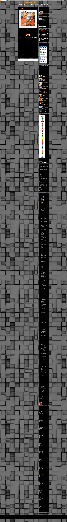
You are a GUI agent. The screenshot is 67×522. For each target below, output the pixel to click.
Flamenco (40, 443)
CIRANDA (40, 428)
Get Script (41, 63)
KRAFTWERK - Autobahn (43, 292)
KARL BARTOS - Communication (43, 369)
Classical (40, 429)
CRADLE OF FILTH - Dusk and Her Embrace (43, 291)
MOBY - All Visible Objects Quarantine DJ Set (43, 266)
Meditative (40, 468)
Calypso (40, 419)
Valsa (40, 506)
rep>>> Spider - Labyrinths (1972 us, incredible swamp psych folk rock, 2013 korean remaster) (44, 170)
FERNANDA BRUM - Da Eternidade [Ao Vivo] (43, 361)
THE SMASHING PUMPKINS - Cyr (43, 234)
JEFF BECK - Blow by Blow (44, 311)
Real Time (43, 63)
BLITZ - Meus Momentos (43, 320)
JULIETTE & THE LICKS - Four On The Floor (43, 372)
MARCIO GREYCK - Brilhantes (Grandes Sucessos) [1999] (44, 91)
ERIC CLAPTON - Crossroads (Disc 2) (43, 331)
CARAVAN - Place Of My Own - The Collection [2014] (45, 83)
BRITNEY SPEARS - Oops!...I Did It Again (43, 350)
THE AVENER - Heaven (43, 272)
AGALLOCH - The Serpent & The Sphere (43, 260)
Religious (40, 484)
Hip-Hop (40, 453)
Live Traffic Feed (43, 46)
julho (41, 201)
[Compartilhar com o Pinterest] (36, 37)
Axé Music (40, 413)
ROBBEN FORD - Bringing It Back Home (43, 287)
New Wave (40, 474)
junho (41, 202)
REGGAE (40, 483)
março (41, 205)
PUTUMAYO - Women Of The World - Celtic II (43, 257)
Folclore (40, 444)
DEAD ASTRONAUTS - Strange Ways (43, 384)
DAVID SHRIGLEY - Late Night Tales (43, 218)
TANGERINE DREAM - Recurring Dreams (43, 386)
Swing (40, 500)
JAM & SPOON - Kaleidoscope (42, 273)
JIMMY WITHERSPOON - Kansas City (43, 207)
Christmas (40, 427)
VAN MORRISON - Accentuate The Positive (43, 304)
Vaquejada (40, 508)
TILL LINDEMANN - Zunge (43, 315)
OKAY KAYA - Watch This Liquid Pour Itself (43, 240)
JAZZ (40, 461)
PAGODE (40, 475)
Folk (39, 445)
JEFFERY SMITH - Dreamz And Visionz (44, 376)
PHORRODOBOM (42, 181)
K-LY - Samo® (42, 348)
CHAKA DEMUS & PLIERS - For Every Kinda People (44, 353)
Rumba (40, 490)
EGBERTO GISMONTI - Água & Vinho (43, 301)
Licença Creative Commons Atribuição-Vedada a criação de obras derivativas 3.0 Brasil (43, 21)
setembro (42, 199)
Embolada (40, 437)
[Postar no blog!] (34, 37)
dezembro (42, 196)
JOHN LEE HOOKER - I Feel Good (43, 334)
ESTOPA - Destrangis (43, 223)
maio (41, 203)
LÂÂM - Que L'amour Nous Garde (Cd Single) (44, 296)
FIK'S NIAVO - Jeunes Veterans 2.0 (43, 340)
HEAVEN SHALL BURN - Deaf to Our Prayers (43, 276)
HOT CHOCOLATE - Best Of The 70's (43, 275)
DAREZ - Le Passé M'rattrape (43, 254)
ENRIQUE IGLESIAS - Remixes (43, 337)
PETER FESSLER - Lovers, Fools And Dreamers (44, 313)
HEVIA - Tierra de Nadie (43, 209)
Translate (45, 27)
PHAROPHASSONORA (27, 3)
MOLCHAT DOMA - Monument (43, 246)
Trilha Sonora (40, 505)
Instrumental (40, 460)
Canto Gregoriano (41, 420)
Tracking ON (45, 63)
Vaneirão (40, 507)
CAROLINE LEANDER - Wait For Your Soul (43, 251)
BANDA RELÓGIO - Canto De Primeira (43, 279)
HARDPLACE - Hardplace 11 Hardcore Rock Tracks (44, 299)
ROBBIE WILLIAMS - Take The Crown (43, 285)
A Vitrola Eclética (42, 190)
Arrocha (40, 412)
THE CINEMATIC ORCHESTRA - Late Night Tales (43, 366)
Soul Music (40, 498)
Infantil (40, 459)
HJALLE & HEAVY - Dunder (44, 208)
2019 (40, 397)
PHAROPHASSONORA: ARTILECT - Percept (42, 51)
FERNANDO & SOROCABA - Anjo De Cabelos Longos (44, 222)
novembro (42, 197)
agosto (41, 200)
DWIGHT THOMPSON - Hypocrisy (43, 298)
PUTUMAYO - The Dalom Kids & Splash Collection (43, 323)
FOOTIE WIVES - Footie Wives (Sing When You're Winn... (44, 212)
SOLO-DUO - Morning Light (44, 318)
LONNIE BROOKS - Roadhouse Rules (43, 280)
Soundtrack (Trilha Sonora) (42, 499)
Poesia (40, 476)
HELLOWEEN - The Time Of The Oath (43, 308)
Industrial (40, 458)
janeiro (41, 391)
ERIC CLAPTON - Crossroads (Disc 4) (43, 302)
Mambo (40, 466)
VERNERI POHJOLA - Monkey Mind (43, 317)
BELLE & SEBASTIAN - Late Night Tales (43, 220)
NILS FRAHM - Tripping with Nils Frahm (43, 243)
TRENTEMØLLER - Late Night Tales (43, 390)
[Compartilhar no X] (35, 37)
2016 (40, 398)
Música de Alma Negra (42, 187)
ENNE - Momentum (43, 387)
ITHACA (41, 174)
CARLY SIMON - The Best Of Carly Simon (43, 356)
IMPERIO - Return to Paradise (43, 310)
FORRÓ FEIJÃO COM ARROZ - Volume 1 (43, 379)
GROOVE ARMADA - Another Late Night (43, 327)
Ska (39, 497)
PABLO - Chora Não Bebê (43, 224)
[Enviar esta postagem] (32, 37)
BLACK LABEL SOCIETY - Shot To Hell (43, 319)
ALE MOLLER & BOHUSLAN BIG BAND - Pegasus (44, 344)
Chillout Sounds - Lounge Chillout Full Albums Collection (44, 166)
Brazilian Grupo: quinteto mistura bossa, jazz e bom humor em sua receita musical (43, 189)
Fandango (40, 442)
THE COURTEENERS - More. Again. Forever (43, 229)
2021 (40, 395)
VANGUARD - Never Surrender (43, 324)
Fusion (40, 450)
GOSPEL (40, 451)
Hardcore (40, 452)
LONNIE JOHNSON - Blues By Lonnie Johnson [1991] (45, 110)
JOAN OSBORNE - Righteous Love (43, 332)
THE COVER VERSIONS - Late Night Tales (43, 335)
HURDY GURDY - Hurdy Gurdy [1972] (45, 106)
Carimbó (40, 422)
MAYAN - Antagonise (43, 321)
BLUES (40, 414)
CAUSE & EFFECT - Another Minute (43, 355)
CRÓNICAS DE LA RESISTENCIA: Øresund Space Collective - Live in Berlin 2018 (43, 179)
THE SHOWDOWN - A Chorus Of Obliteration (43, 347)
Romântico (40, 489)
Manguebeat (40, 467)
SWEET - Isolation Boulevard (43, 358)
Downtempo (40, 435)
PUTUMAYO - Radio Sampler (43, 345)
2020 (40, 396)
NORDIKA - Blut (42, 349)
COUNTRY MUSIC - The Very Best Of (43, 380)
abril (41, 204)
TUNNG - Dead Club (43, 233)
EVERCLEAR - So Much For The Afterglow (43, 363)
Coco (40, 430)
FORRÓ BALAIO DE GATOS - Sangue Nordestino (43, 329)
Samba (40, 492)
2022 (40, 394)
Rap (39, 482)
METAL (40, 469)
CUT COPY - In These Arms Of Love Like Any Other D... (43, 289)
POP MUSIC (22, 38)
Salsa (40, 491)
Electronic (40, 436)
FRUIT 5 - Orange (43, 217)
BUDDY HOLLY (41, 176)
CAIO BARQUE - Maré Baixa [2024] (44, 79)
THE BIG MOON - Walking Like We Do (43, 236)
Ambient (40, 411)
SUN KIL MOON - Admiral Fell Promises (43, 342)
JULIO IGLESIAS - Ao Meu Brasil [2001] (43, 371)
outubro (42, 198)
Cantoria (40, 421)
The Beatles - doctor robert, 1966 (43, 172)
